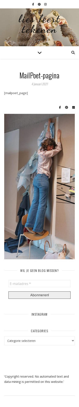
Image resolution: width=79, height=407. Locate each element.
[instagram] (45, 4)
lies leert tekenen (40, 23)
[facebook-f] (33, 4)
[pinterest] (39, 4)
